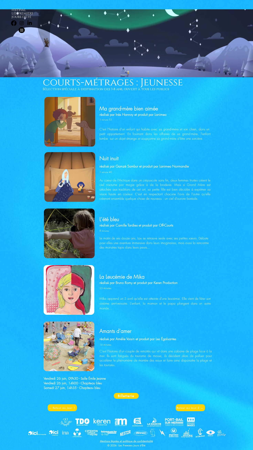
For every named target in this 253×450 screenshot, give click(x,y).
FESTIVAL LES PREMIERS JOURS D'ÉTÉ (22, 13)
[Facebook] (14, 23)
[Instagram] (21, 23)
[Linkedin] (29, 23)
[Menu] (22, 30)
